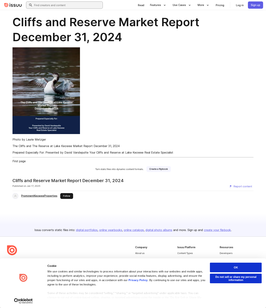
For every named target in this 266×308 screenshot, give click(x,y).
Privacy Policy (138, 280)
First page (19, 161)
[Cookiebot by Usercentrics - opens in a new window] (23, 301)
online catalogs (134, 230)
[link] (141, 5)
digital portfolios (87, 230)
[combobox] (67, 5)
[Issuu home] (13, 5)
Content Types (185, 253)
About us (140, 253)
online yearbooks (110, 230)
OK (236, 267)
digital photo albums (158, 230)
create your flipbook (217, 230)
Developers (226, 253)
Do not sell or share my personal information (235, 278)
